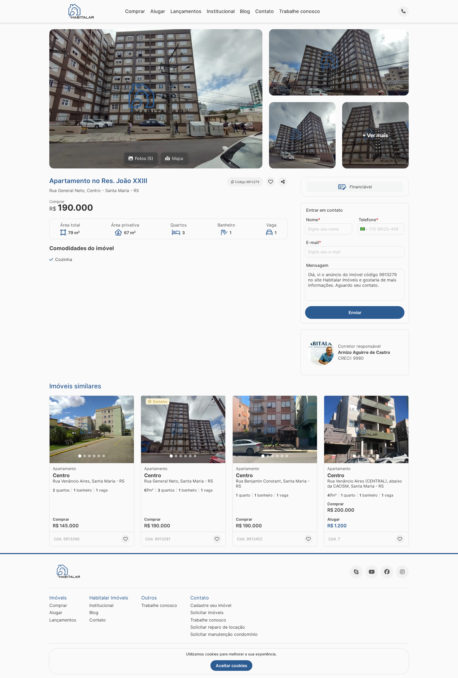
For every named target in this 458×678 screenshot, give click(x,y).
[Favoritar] (270, 181)
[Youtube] (371, 572)
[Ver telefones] (403, 11)
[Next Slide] (128, 429)
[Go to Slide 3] (89, 456)
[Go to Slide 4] (94, 456)
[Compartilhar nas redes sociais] (283, 181)
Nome (313, 219)
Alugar (157, 11)
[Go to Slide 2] (84, 456)
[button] (92, 429)
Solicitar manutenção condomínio (224, 634)
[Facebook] (387, 572)
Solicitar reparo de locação (217, 627)
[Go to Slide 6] (103, 456)
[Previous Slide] (55, 429)
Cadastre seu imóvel (210, 605)
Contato (264, 11)
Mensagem (317, 265)
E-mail (313, 242)
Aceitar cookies (231, 665)
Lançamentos (185, 11)
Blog (245, 11)
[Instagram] (402, 572)
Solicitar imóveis (206, 612)
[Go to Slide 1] (79, 456)
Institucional (221, 11)
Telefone (368, 219)
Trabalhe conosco (299, 11)
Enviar (355, 312)
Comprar (135, 11)
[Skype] (356, 572)
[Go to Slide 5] (99, 456)
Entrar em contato (324, 210)
